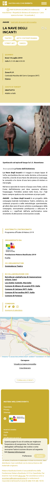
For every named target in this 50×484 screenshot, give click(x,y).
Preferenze (27, 456)
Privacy (6, 409)
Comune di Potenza (13, 296)
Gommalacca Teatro (14, 266)
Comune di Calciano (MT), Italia (18, 289)
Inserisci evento (10, 429)
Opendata (8, 407)
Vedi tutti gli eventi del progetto (24, 22)
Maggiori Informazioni (16, 452)
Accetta (40, 456)
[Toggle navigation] (44, 3)
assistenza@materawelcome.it (14, 478)
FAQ (5, 435)
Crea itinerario (25, 368)
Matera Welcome (20, 3)
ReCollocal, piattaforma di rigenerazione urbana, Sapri (23, 278)
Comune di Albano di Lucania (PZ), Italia (22, 286)
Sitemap (7, 412)
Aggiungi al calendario (13, 310)
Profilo (7, 258)
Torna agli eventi (25, 380)
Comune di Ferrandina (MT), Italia (20, 292)
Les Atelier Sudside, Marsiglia (18, 283)
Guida (6, 432)
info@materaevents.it (12, 438)
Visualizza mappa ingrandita (25, 364)
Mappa (8, 79)
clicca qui (21, 476)
